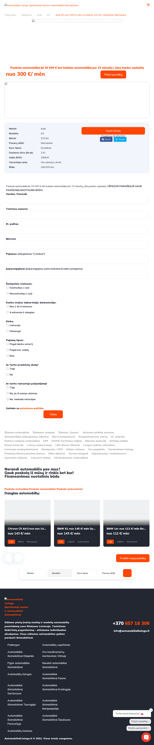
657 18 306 (131, 623)
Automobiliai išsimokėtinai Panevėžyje (15, 719)
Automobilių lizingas (20, 674)
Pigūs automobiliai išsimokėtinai (18, 665)
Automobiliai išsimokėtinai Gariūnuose (15, 689)
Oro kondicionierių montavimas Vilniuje (54, 653)
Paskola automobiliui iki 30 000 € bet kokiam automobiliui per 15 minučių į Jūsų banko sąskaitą (77, 67)
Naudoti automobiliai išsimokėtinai (54, 665)
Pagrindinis (10, 14)
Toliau (53, 414)
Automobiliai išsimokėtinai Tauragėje (22, 702)
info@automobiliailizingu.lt (131, 630)
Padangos (14, 644)
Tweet (122, 139)
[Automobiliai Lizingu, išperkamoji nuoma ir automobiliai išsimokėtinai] (41, 5)
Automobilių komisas (20, 730)
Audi (39, 14)
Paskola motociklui (16, 488)
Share (108, 139)
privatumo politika (31, 408)
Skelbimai (27, 14)
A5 (48, 14)
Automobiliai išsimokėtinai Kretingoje (56, 687)
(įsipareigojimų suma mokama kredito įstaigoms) (44, 268)
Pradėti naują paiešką (133, 558)
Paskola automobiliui (42, 488)
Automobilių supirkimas (56, 644)
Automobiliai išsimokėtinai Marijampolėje (50, 704)
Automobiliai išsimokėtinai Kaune (54, 676)
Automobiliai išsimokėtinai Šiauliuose (56, 717)
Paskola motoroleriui (70, 488)
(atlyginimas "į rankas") (25, 253)
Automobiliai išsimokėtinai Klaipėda (21, 653)
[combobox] (35, 573)
